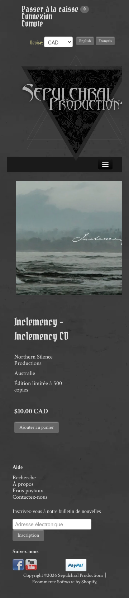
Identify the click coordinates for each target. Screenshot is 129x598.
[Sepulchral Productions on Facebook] (18, 564)
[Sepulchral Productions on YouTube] (31, 564)
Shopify (88, 582)
